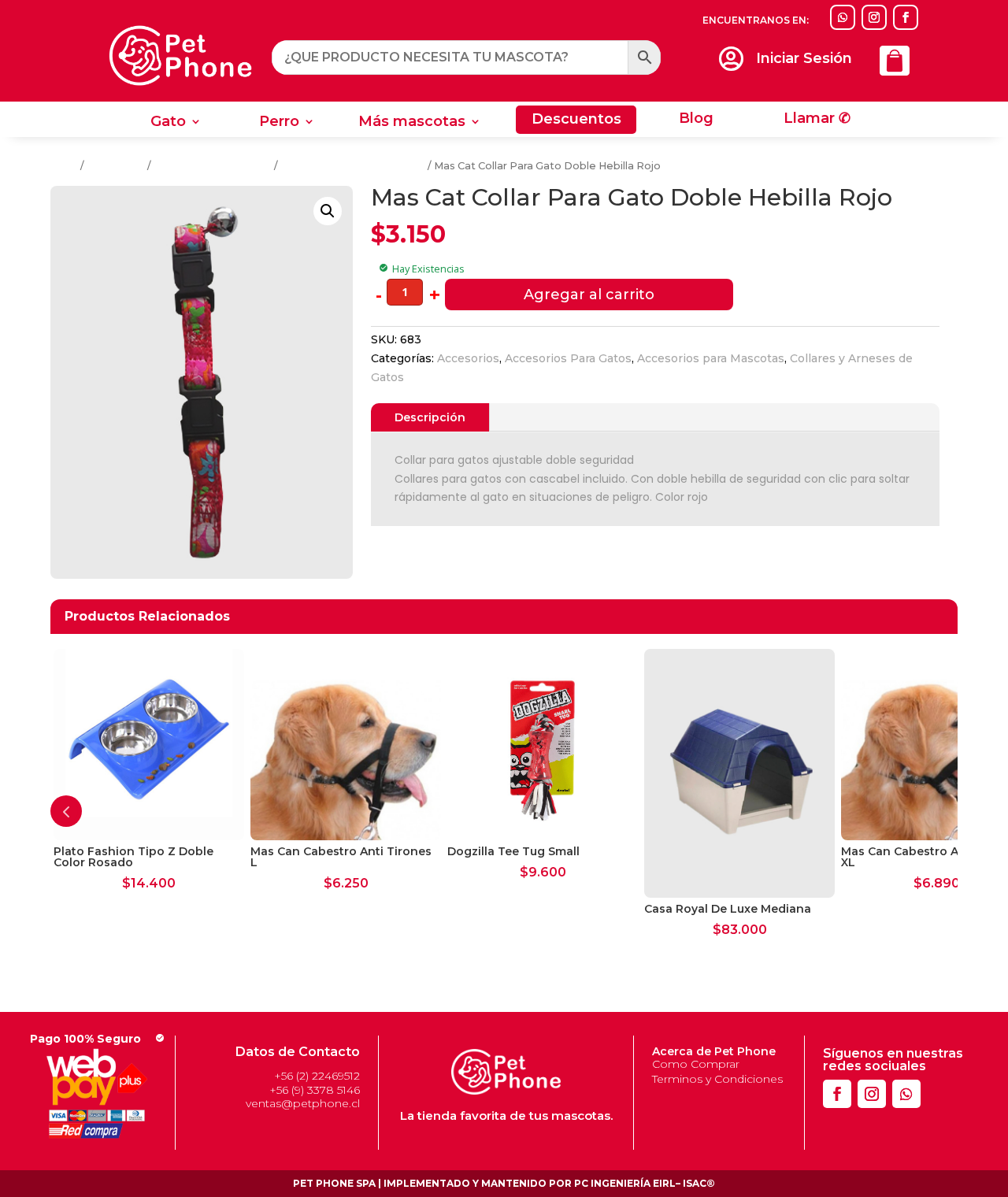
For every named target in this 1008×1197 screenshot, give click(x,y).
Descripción (430, 417)
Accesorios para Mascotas (710, 358)
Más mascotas (411, 123)
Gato (168, 123)
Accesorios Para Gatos (213, 166)
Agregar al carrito (589, 294)
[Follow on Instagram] (874, 17)
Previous (66, 811)
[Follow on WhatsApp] (842, 17)
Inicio (64, 166)
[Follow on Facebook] (905, 17)
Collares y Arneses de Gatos (352, 166)
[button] (327, 211)
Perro (279, 123)
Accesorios (116, 166)
